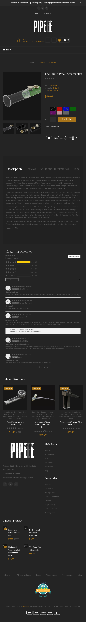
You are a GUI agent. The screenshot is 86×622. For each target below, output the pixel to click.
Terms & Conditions (52, 497)
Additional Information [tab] (55, 169)
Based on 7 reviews (12, 258)
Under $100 (18, 419)
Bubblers (44, 412)
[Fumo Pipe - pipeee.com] (8, 128)
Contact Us (49, 489)
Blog (46, 471)
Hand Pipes (18, 412)
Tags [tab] (76, 169)
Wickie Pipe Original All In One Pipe (71, 423)
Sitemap (48, 501)
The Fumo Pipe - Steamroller (35, 548)
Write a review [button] (74, 256)
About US (48, 485)
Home (32, 63)
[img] (17, 287)
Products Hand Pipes (46, 416)
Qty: (46, 119)
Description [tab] (14, 169)
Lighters (73, 414)
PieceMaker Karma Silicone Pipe (15, 423)
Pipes (5, 416)
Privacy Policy (50, 493)
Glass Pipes (43, 414)
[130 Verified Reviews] (43, 599)
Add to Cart (67, 119)
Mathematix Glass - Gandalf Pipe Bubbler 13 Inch (43, 425)
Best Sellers (8, 412)
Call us (24, 39)
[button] (50, 79)
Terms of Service (51, 509)
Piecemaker (21, 414)
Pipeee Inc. (26, 606)
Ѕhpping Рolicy (50, 505)
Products (11, 416)
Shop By (18, 416)
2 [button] (41, 367)
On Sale (13, 414)
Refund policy (50, 513)
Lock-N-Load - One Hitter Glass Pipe (35, 532)
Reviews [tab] (31, 169)
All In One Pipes (66, 412)
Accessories (49, 467)
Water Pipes (49, 463)
